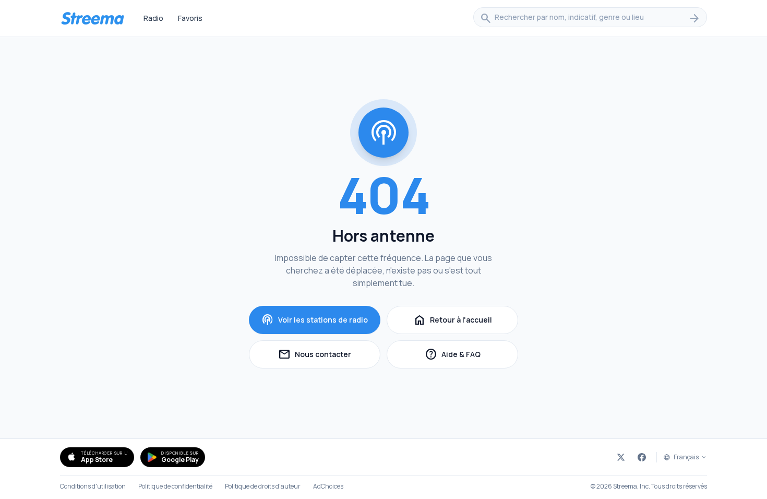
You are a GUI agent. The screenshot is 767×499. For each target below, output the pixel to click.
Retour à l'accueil (452, 320)
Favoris (190, 18)
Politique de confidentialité (175, 486)
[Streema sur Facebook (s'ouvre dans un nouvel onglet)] (641, 457)
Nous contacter (329, 355)
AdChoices (328, 486)
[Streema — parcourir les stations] (92, 18)
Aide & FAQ (471, 355)
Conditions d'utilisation (93, 486)
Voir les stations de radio (314, 320)
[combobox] (590, 18)
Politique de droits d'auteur (263, 486)
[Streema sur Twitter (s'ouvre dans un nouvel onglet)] (621, 457)
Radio (153, 18)
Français (686, 457)
